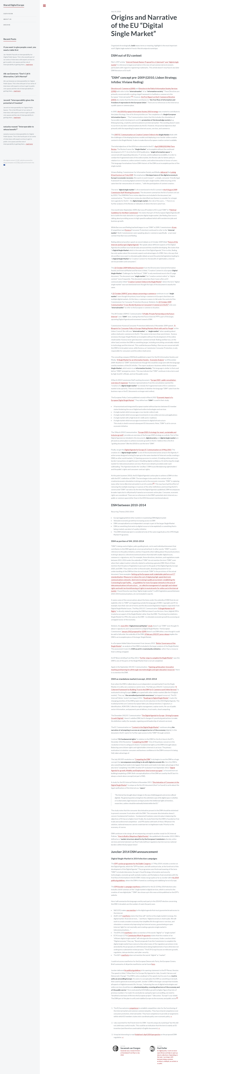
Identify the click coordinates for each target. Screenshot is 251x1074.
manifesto (126, 916)
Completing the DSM (140, 742)
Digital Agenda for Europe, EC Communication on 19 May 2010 (148, 450)
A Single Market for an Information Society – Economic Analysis (140, 360)
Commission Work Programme (139, 936)
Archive (6, 25)
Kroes (174, 227)
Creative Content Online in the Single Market (144, 282)
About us (7, 19)
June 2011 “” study (136, 626)
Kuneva (128, 230)
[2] (153, 483)
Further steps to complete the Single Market (156, 658)
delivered (163, 172)
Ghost (5, 162)
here (153, 964)
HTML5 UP (19, 162)
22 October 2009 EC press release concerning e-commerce (134, 294)
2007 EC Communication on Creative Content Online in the (141, 135)
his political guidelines (132, 970)
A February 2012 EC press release (157, 634)
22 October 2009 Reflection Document (128, 268)
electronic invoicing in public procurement (147, 580)
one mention (131, 910)
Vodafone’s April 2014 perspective (147, 1034)
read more (29, 64)
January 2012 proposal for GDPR (134, 631)
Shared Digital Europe (13, 5)
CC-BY (17, 160)
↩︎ (171, 1016)
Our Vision (8, 13)
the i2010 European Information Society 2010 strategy (137, 112)
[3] (177, 998)
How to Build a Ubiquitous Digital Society (133, 836)
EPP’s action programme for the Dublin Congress (132, 864)
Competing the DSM (142, 759)
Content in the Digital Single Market (145, 727)
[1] (132, 96)
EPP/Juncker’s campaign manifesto (127, 887)
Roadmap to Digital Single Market (156, 698)
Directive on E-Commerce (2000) (123, 89)
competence (133, 1008)
